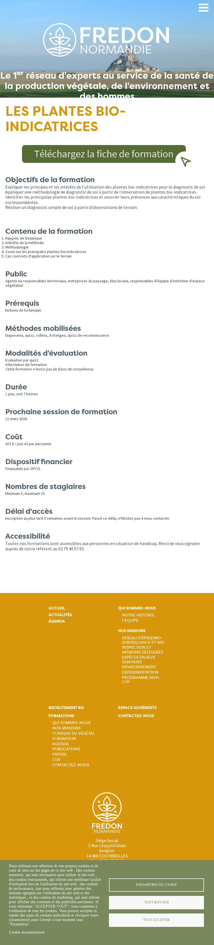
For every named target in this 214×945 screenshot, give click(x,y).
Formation (64, 738)
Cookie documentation (27, 932)
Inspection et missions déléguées (142, 649)
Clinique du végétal (73, 733)
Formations (61, 716)
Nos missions (131, 630)
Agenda (56, 621)
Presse (59, 754)
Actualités (60, 615)
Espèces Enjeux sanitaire (138, 659)
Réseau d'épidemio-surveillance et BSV (143, 640)
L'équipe (130, 620)
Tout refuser (156, 902)
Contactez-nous (70, 764)
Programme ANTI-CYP (141, 679)
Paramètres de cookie (156, 885)
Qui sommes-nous (137, 608)
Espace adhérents (137, 707)
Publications (66, 748)
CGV (56, 759)
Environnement (139, 666)
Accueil (56, 608)
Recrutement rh (66, 707)
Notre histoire (138, 615)
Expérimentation (140, 672)
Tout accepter (156, 920)
